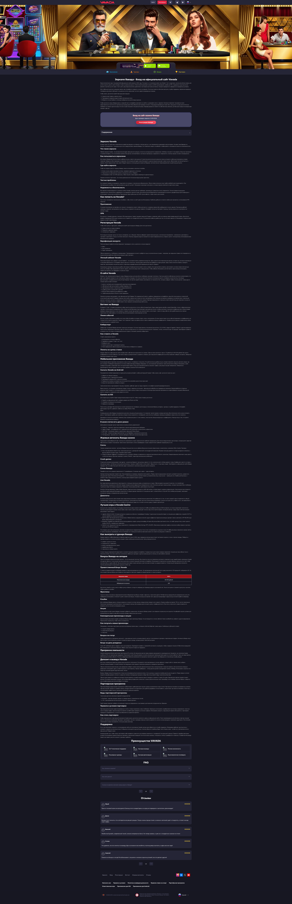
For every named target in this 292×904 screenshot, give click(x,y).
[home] (107, 2)
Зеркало (104, 875)
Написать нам (106, 883)
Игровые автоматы (138, 875)
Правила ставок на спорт (159, 883)
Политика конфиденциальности (138, 883)
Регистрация (119, 875)
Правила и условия (119, 883)
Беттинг (127, 875)
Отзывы (148, 875)
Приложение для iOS (124, 886)
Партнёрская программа (177, 883)
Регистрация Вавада (146, 122)
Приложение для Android (141, 886)
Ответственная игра (108, 886)
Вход (111, 875)
